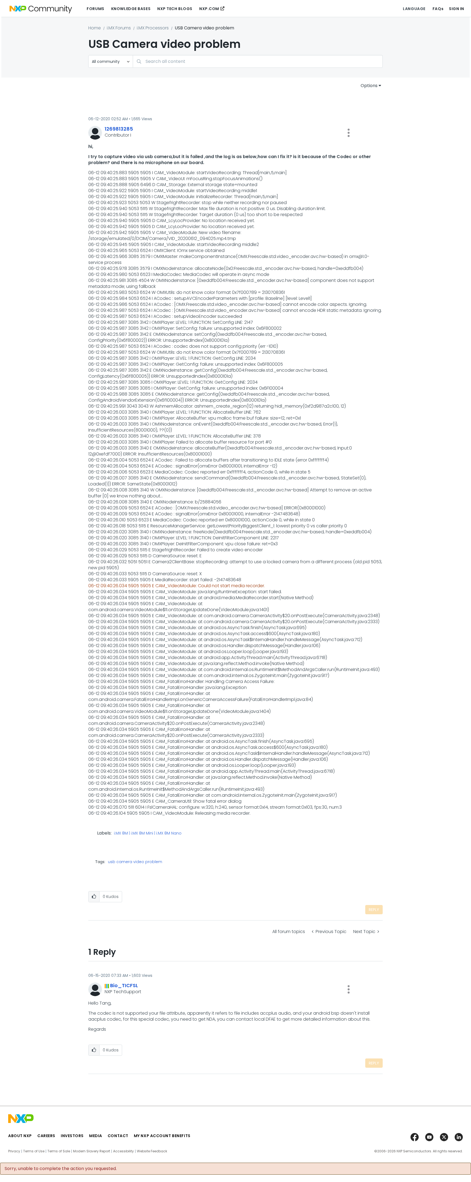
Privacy (14, 1151)
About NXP (20, 1135)
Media (95, 1135)
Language (414, 8)
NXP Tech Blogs (174, 8)
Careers (46, 1135)
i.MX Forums (119, 28)
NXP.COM (209, 8)
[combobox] (258, 61)
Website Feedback (152, 1151)
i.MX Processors (153, 28)
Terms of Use (33, 1151)
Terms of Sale (58, 1151)
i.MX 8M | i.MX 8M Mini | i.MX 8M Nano (148, 833)
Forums (95, 8)
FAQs (438, 8)
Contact (118, 1135)
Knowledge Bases (130, 8)
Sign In (456, 8)
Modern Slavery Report (91, 1151)
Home (94, 28)
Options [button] (369, 85)
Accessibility (123, 1151)
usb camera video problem (135, 861)
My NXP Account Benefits (162, 1135)
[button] (348, 133)
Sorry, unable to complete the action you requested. (61, 1169)
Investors (72, 1135)
